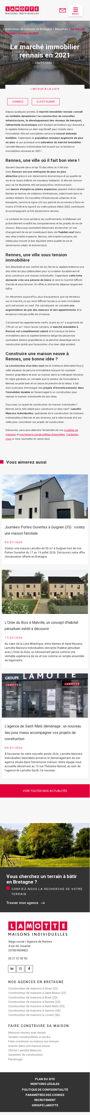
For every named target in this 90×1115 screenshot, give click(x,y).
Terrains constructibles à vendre (29, 1037)
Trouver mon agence (22, 903)
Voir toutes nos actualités (45, 791)
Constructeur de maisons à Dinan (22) (33, 988)
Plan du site (45, 1079)
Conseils (17, 101)
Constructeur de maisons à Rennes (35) (34, 1002)
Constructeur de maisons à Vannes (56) (34, 1010)
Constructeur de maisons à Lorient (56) (34, 1015)
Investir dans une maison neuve (29, 1046)
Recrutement (45, 1100)
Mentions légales (44, 1084)
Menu (75, 14)
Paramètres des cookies (45, 1095)
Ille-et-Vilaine (46, 101)
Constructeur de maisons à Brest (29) (33, 997)
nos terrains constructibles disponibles (42, 434)
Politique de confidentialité (45, 1089)
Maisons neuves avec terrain (27, 1032)
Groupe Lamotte (45, 1105)
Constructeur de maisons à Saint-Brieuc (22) (37, 993)
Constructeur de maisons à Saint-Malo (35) (36, 1006)
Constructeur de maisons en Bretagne (27, 29)
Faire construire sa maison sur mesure (33, 1041)
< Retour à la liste (45, 89)
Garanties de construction (25, 1054)
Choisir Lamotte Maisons (24, 1050)
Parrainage (15, 1059)
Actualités (61, 29)
